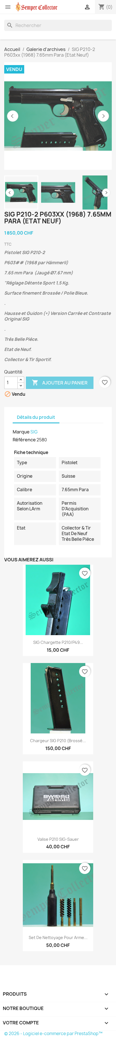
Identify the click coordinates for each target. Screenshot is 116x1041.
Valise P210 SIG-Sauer (58, 839)
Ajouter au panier (60, 382)
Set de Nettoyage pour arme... (58, 937)
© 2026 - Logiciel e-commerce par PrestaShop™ (53, 1033)
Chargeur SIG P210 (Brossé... (58, 740)
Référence (24, 439)
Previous (10, 192)
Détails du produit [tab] (36, 417)
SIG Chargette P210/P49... (58, 642)
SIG (34, 432)
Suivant (103, 116)
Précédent (12, 116)
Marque (21, 432)
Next (106, 192)
